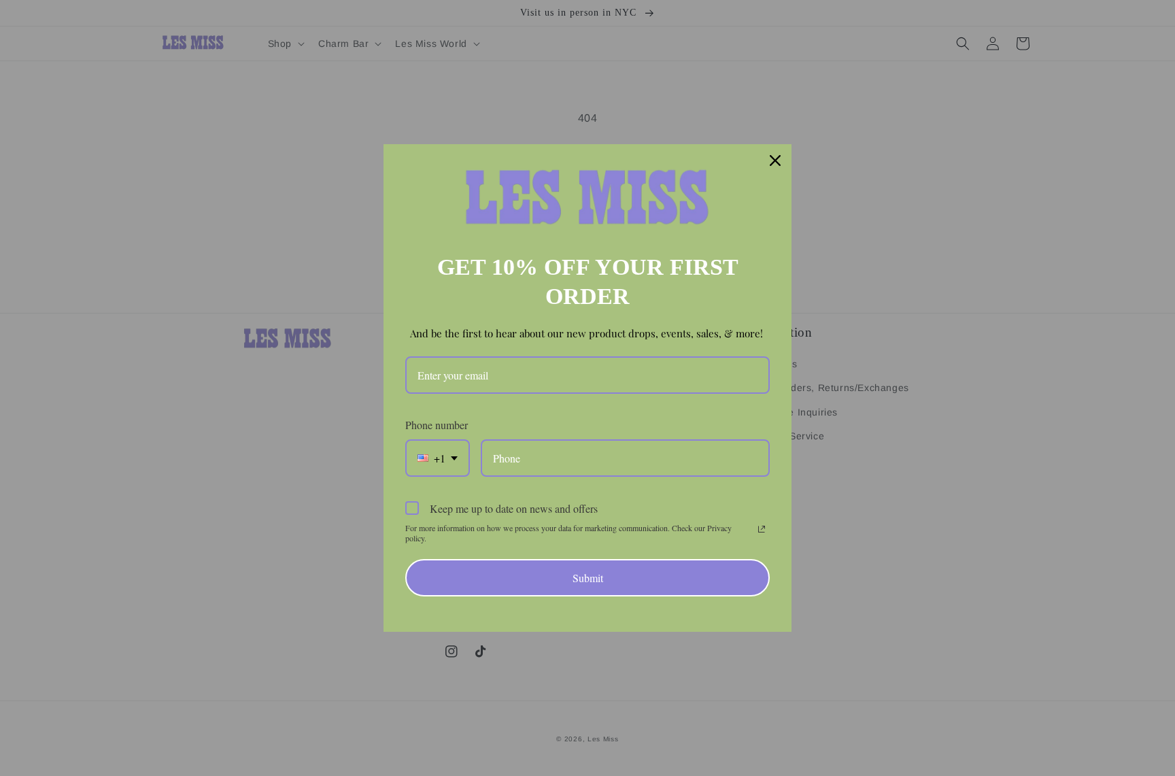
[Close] (775, 160)
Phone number (436, 425)
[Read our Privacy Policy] (761, 529)
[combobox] (437, 458)
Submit (588, 578)
